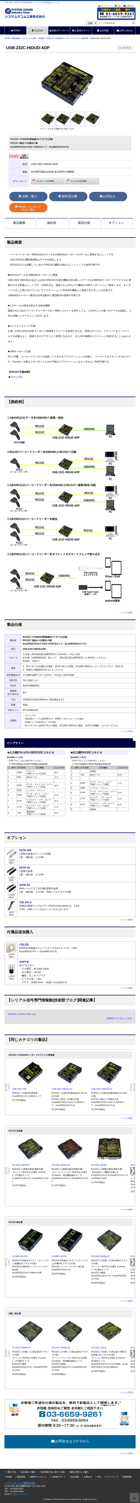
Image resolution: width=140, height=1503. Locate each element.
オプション (116, 223)
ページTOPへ (128, 613)
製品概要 (19, 223)
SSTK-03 (24, 867)
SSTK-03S (25, 850)
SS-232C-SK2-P (98, 1348)
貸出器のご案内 (28, 1472)
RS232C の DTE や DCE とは (22, 1014)
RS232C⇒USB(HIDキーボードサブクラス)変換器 (67, 38)
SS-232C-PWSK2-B (61, 1348)
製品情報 (38, 30)
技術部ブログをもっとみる (119, 1018)
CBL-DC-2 (25, 902)
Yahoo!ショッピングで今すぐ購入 (29, 208)
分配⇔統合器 (15, 1313)
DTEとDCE (17, 377)
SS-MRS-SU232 (59, 1256)
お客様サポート (82, 30)
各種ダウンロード (60, 30)
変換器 (41, 38)
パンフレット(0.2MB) (45, 181)
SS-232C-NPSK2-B (61, 1165)
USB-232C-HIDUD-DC (101, 1089)
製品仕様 (84, 223)
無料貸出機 (69, 196)
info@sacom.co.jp (18, 1494)
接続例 (51, 223)
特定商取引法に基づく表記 (52, 1472)
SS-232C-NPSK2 (99, 1165)
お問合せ (129, 6)
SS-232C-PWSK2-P (100, 1256)
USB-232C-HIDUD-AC (62, 1089)
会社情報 (104, 30)
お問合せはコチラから (72, 1441)
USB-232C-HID (19, 1089)
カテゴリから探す (29, 38)
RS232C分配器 (16, 1131)
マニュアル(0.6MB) (79, 181)
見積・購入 (29, 196)
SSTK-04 (24, 884)
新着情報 (127, 1477)
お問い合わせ (126, 30)
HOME (16, 30)
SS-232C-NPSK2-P (21, 1165)
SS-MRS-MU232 (20, 1256)
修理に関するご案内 (79, 1472)
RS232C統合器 (16, 1222)
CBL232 (24, 944)
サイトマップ (106, 6)
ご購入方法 (11, 1472)
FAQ (119, 6)
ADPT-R (24, 961)
